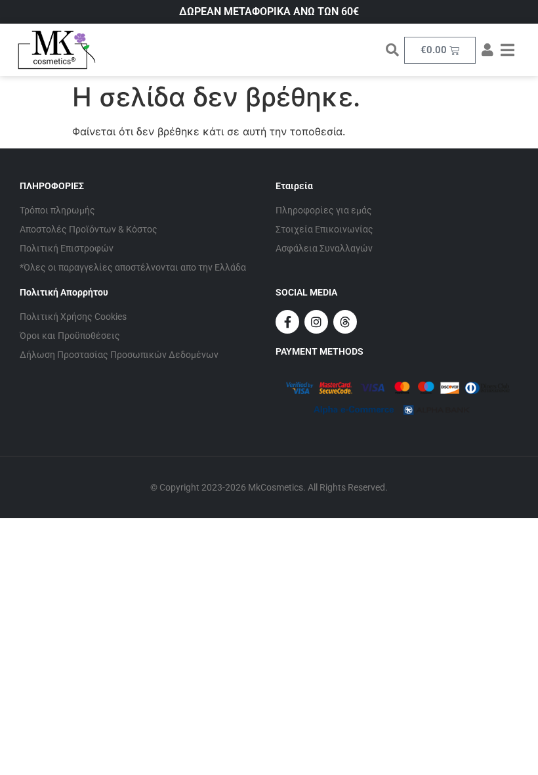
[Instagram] (316, 322)
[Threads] (345, 322)
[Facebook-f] (287, 322)
